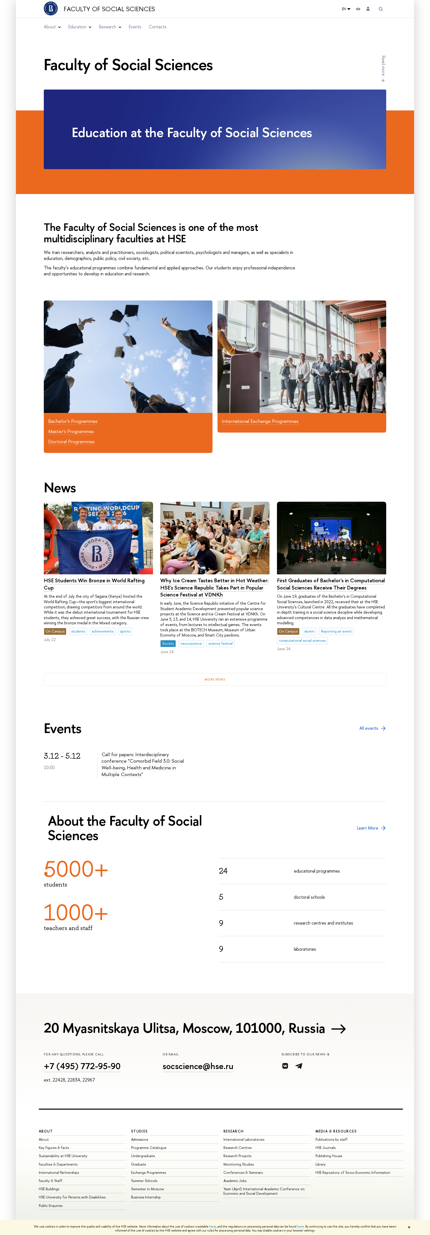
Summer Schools (144, 1180)
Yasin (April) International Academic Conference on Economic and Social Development (264, 1191)
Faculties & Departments (58, 1164)
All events (368, 728)
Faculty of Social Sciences (109, 9)
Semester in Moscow (147, 1188)
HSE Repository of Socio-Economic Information (353, 1172)
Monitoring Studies (238, 1164)
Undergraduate (143, 1155)
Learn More (367, 828)
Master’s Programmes (71, 431)
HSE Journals (325, 1147)
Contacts (157, 27)
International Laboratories (243, 1139)
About (46, 1131)
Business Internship (146, 1197)
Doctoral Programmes (71, 441)
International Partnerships (59, 1172)
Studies (139, 1131)
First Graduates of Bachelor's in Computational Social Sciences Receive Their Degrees (331, 584)
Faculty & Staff (50, 1180)
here (212, 1227)
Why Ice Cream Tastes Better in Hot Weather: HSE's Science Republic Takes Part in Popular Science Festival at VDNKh (214, 587)
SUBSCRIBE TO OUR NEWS (303, 1054)
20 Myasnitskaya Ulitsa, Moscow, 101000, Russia (184, 1028)
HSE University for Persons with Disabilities (72, 1197)
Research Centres (237, 1147)
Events (135, 27)
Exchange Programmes (148, 1172)
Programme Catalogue (148, 1147)
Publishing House (329, 1155)
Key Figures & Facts (54, 1147)
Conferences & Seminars (243, 1172)
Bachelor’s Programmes (73, 421)
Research (233, 1131)
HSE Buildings (49, 1188)
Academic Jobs (234, 1180)
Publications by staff (332, 1139)
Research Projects (237, 1155)
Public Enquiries (50, 1205)
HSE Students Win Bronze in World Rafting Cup (94, 584)
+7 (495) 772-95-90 (82, 1066)
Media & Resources (336, 1131)
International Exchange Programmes (260, 421)
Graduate (138, 1164)
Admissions (139, 1139)
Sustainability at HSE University (63, 1155)
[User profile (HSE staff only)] (368, 8)
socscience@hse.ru (197, 1066)
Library (321, 1164)
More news (215, 679)
